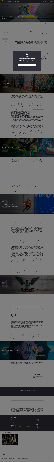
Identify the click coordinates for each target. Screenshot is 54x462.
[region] (27, 61)
